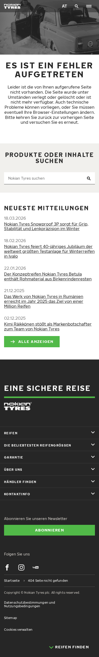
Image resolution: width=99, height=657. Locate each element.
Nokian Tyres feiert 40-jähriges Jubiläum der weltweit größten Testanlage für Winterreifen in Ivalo (49, 251)
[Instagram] (21, 567)
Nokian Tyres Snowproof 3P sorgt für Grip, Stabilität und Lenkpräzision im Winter (46, 226)
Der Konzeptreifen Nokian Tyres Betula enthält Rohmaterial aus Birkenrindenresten (48, 276)
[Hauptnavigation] (89, 6)
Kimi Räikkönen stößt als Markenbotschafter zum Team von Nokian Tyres (48, 326)
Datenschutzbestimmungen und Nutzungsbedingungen (29, 604)
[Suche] (77, 6)
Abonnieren (49, 530)
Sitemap (10, 618)
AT (64, 6)
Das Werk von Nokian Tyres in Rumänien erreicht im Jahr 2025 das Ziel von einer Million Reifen (43, 301)
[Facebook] (7, 567)
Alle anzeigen (36, 341)
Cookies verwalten (18, 629)
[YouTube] (35, 567)
